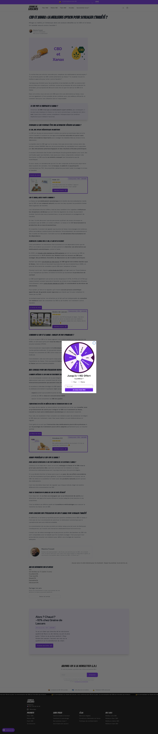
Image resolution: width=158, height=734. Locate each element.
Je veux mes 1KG (79, 390)
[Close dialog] (94, 343)
